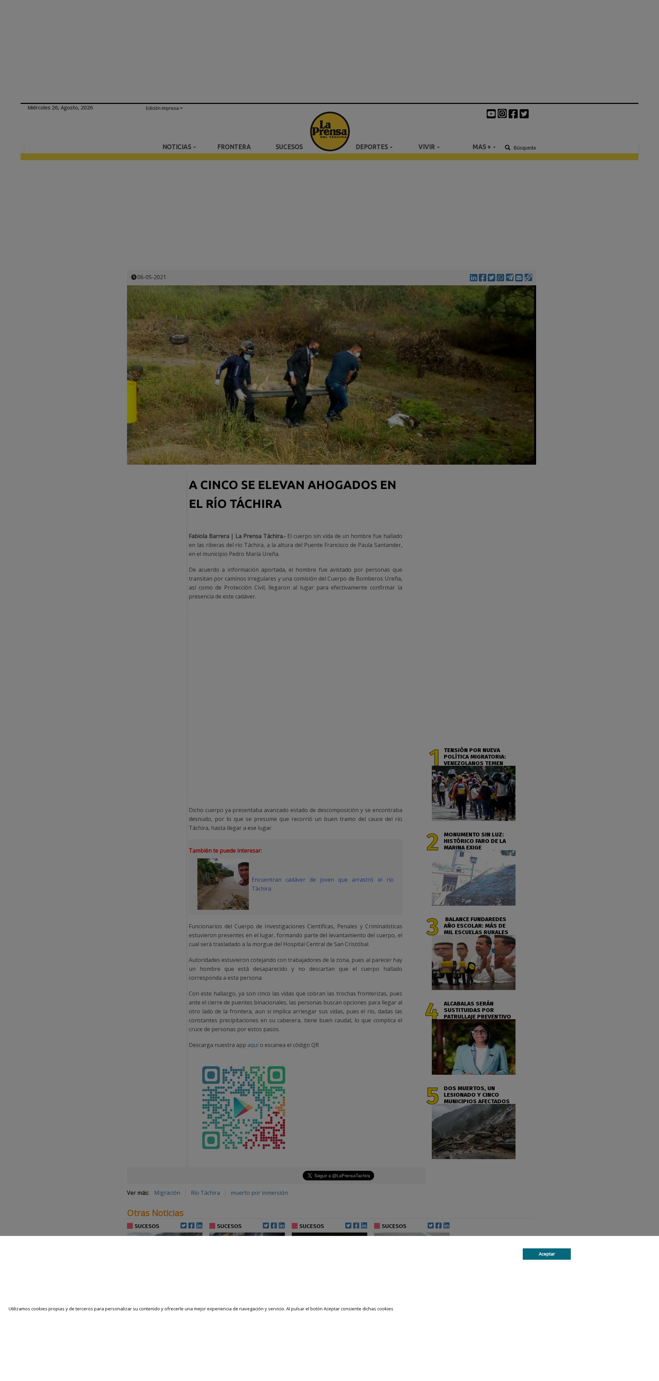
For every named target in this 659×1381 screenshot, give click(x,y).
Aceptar (547, 1254)
